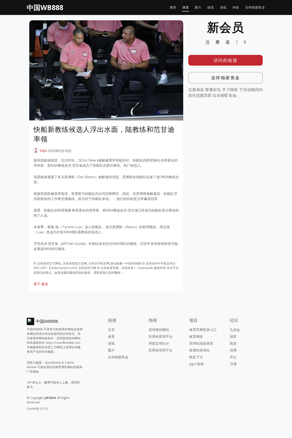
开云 (233, 357)
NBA (43, 150)
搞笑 (210, 7)
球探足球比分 (159, 343)
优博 (233, 350)
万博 (233, 364)
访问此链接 (226, 60)
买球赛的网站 (159, 329)
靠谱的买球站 (199, 350)
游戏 (223, 7)
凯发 (233, 343)
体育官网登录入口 (203, 329)
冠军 (233, 336)
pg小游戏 (196, 364)
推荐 (173, 7)
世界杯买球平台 (161, 336)
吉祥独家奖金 (255, 7)
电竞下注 (196, 357)
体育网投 (196, 336)
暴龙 (44, 284)
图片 (198, 7)
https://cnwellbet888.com (63, 343)
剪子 (37, 284)
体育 (185, 7)
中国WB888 (45, 7)
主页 (111, 329)
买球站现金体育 (201, 343)
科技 (236, 7)
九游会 (235, 329)
